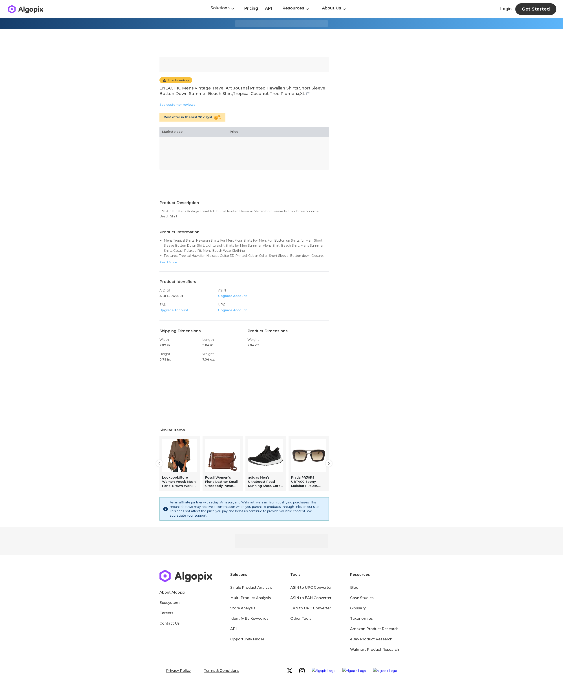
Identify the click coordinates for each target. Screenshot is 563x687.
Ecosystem (169, 603)
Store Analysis (243, 608)
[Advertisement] (281, 43)
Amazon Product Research (374, 629)
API (268, 8)
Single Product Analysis (251, 587)
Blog (354, 587)
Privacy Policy (178, 671)
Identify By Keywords (249, 618)
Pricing (251, 8)
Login (506, 8)
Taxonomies (361, 618)
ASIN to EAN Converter (311, 598)
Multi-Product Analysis (250, 598)
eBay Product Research (371, 639)
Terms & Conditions (221, 671)
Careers (166, 613)
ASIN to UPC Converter (311, 587)
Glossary (358, 608)
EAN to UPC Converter (310, 608)
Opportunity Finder (247, 639)
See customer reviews (177, 105)
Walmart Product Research (374, 649)
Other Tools (300, 618)
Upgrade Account (232, 296)
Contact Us (169, 623)
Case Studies (361, 598)
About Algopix (172, 592)
